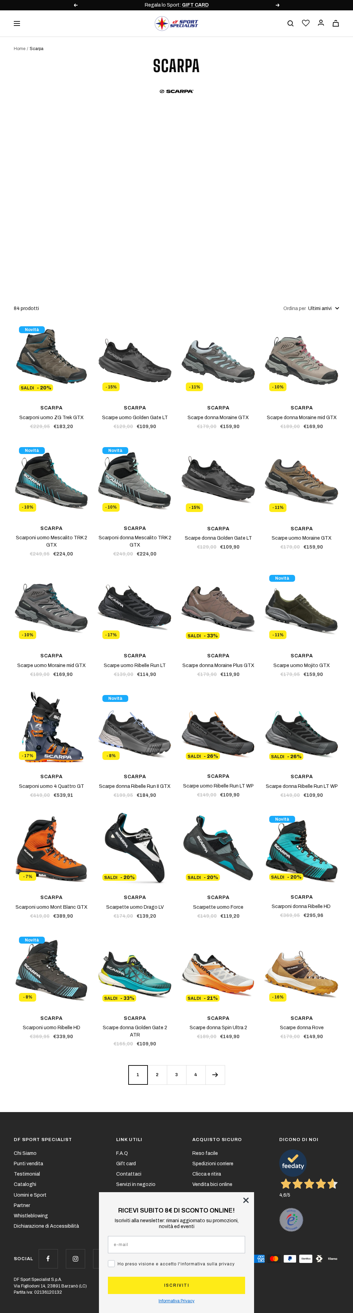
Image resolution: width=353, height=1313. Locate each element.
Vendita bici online (212, 1184)
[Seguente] (215, 1074)
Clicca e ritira (206, 1174)
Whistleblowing (31, 1215)
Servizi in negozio (135, 1184)
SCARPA (51, 408)
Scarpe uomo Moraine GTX (302, 538)
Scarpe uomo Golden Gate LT (135, 417)
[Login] (321, 23)
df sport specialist (43, 1139)
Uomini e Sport (30, 1195)
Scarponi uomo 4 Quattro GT (51, 786)
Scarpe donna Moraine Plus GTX (218, 665)
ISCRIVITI (176, 1285)
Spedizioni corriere (212, 1163)
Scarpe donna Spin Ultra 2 (218, 1027)
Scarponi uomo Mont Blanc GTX (52, 907)
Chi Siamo (25, 1153)
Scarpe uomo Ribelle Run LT (135, 665)
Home (20, 48)
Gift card (126, 1163)
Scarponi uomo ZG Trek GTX (51, 417)
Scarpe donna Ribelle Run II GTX (135, 786)
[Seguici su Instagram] (75, 1258)
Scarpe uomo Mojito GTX (301, 665)
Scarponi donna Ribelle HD (302, 906)
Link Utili (129, 1139)
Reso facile (205, 1153)
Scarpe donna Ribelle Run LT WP (302, 786)
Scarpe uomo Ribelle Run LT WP (218, 786)
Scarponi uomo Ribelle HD (51, 1027)
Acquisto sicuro (217, 1139)
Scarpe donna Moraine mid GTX (302, 417)
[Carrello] (335, 23)
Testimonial (27, 1174)
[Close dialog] (246, 1200)
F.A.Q (122, 1153)
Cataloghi (25, 1184)
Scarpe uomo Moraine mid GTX (51, 665)
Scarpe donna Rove (302, 1027)
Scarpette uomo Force (218, 907)
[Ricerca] (291, 23)
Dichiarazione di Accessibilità (46, 1226)
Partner (22, 1205)
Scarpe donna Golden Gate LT (218, 538)
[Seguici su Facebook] (48, 1258)
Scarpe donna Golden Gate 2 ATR (135, 1031)
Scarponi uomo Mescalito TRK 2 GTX (51, 541)
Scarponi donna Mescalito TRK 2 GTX (135, 541)
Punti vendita (28, 1163)
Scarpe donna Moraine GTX (218, 417)
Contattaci (128, 1174)
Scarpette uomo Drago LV (135, 907)
